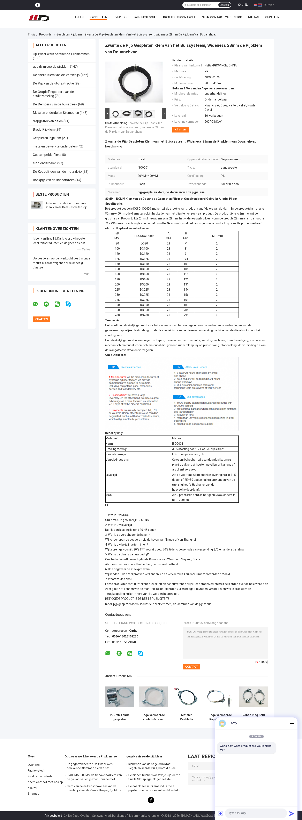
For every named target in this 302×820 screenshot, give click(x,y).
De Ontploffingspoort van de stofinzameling (53, 94)
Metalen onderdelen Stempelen (56, 113)
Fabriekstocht (145, 17)
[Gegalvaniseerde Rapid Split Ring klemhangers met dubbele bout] (220, 696)
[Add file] (221, 813)
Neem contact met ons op (222, 17)
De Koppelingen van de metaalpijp (57, 172)
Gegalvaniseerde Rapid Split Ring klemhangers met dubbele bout (220, 717)
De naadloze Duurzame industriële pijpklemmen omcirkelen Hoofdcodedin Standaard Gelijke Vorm (154, 789)
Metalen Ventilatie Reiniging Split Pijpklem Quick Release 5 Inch (187, 717)
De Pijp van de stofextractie (53, 83)
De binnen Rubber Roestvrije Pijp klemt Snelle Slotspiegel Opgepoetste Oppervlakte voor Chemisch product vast (155, 777)
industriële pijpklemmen (156, 604)
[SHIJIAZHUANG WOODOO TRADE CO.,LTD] (39, 18)
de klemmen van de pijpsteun (192, 604)
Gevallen (272, 17)
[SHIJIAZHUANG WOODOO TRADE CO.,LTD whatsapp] (49, 304)
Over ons (120, 17)
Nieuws (253, 17)
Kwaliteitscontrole (179, 17)
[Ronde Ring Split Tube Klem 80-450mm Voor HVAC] (253, 696)
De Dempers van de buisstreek (55, 104)
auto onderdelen (44, 163)
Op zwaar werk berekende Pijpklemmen (61, 54)
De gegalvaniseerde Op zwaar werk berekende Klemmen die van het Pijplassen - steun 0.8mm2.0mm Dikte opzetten (92, 766)
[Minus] (291, 723)
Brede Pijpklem (44, 129)
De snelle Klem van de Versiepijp (56, 75)
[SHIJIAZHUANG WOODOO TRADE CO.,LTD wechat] (60, 304)
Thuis (79, 17)
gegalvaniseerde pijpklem (51, 67)
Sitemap (33, 793)
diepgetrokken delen (48, 121)
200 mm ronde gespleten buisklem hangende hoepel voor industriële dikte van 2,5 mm (119, 717)
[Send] (291, 813)
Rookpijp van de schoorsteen (54, 180)
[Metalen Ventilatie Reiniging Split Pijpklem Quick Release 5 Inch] (186, 696)
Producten (98, 17)
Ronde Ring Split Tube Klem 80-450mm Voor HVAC (253, 717)
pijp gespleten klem (126, 604)
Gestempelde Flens (47, 155)
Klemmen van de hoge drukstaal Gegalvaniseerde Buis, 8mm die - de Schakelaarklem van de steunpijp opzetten (152, 766)
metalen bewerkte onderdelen (55, 146)
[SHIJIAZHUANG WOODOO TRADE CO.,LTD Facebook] (37, 5)
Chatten (180, 129)
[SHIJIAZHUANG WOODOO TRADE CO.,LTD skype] (71, 304)
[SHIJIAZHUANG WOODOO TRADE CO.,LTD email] (38, 304)
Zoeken (224, 4)
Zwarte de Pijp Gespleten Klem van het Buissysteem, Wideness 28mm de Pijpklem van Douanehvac (134, 127)
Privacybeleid (53, 815)
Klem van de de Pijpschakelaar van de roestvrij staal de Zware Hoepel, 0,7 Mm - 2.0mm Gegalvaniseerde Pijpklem (94, 789)
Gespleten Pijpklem (69, 34)
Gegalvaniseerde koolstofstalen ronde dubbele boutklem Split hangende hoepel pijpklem (153, 717)
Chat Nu (243, 4)
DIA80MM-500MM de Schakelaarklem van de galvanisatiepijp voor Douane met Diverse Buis (94, 777)
